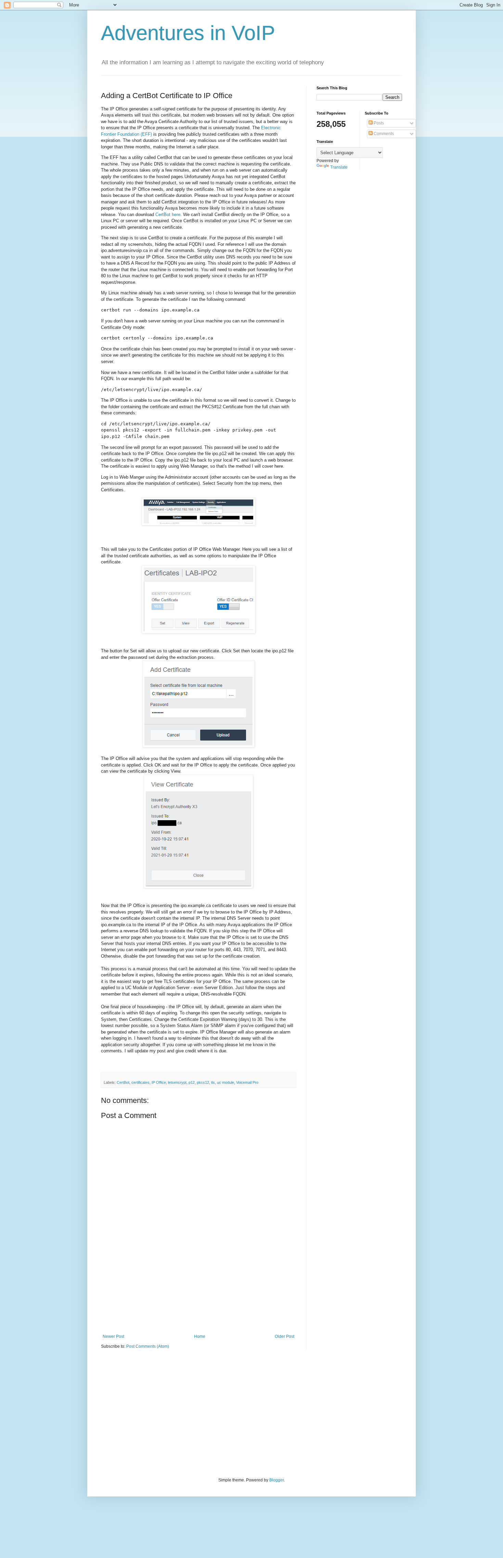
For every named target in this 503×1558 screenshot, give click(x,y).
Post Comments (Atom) (147, 1346)
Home (199, 1336)
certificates (140, 1082)
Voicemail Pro (247, 1082)
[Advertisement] (198, 1300)
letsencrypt (177, 1082)
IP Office (159, 1082)
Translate (339, 167)
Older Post (284, 1336)
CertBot (123, 1082)
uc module (225, 1082)
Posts (378, 123)
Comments (383, 133)
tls (213, 1082)
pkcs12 (203, 1082)
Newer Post (113, 1336)
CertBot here (167, 214)
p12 (192, 1082)
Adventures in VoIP (188, 33)
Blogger (276, 1480)
